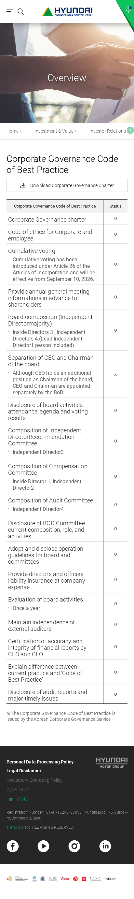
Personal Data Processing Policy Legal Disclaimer (40, 766)
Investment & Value (54, 131)
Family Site (17, 799)
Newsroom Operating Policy (34, 780)
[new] (13, 846)
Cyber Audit (18, 789)
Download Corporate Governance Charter (72, 185)
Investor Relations (107, 131)
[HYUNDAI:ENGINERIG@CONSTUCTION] (67, 11)
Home (13, 131)
